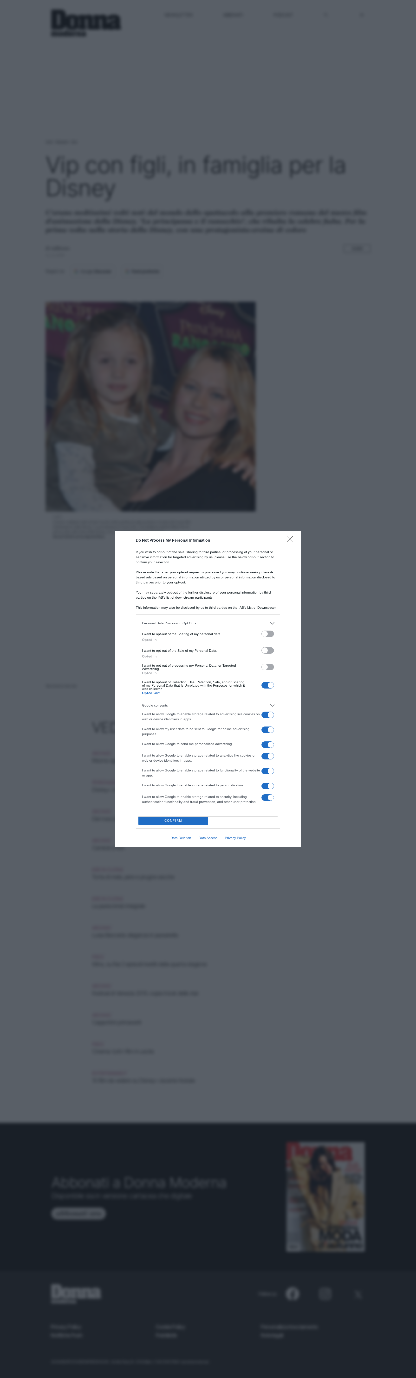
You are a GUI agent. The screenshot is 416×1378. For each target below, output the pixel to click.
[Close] (291, 540)
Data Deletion (180, 838)
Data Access (208, 838)
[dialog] (208, 689)
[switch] (267, 634)
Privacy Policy (235, 838)
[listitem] (208, 623)
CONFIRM (173, 820)
